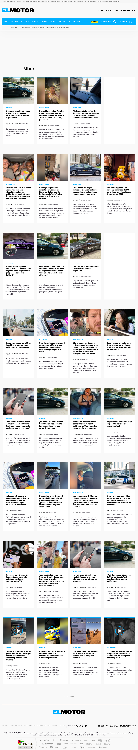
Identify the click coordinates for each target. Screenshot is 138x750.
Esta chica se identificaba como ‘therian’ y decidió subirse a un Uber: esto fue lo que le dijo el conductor (85, 425)
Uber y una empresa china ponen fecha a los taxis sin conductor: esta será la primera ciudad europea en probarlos (119, 500)
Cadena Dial (82, 743)
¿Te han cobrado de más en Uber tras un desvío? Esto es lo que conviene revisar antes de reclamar (52, 425)
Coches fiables (79, 1)
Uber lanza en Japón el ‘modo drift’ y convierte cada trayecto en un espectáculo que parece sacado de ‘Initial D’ (18, 270)
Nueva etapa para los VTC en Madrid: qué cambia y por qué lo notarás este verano (18, 345)
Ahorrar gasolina (102, 1)
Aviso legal (5, 726)
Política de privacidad (16, 726)
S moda (82, 747)
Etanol (19, 1)
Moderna (53, 747)
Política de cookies (44, 726)
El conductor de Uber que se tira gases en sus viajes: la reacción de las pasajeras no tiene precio (119, 654)
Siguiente (70, 696)
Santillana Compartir (76, 740)
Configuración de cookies (30, 726)
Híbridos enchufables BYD (31, 1)
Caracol (107, 740)
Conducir (35, 21)
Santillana (64, 740)
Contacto (62, 726)
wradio (65, 743)
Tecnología (62, 21)
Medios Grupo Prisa (25, 747)
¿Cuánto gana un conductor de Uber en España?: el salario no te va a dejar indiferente (119, 578)
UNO (59, 743)
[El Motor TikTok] (82, 726)
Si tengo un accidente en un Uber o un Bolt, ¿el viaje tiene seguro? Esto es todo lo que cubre (18, 114)
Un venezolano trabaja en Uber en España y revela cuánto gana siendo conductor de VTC (17, 578)
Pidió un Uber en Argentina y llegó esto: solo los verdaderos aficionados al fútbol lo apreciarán (52, 654)
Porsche (12, 1)
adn (99, 740)
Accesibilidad (54, 726)
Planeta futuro (97, 743)
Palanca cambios (67, 1)
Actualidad (14, 21)
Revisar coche (55, 1)
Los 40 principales (55, 740)
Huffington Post (47, 743)
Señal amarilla (45, 1)
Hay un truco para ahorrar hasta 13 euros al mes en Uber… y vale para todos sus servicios (85, 578)
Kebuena (105, 743)
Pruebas (44, 21)
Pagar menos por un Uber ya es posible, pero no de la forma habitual (119, 424)
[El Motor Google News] (86, 726)
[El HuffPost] (125, 10)
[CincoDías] (114, 10)
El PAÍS (44, 740)
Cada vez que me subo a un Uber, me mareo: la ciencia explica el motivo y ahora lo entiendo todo (119, 346)
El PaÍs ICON (73, 747)
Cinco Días (73, 743)
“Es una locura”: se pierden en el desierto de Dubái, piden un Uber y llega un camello (85, 654)
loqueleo (92, 747)
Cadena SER (85, 740)
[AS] (107, 10)
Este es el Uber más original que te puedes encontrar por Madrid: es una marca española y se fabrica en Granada (18, 655)
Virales (52, 21)
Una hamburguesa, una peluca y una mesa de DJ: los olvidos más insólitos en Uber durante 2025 (119, 191)
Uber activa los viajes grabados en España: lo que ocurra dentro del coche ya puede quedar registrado (85, 191)
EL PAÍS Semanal (89, 743)
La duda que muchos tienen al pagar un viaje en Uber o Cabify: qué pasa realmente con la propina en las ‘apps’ (18, 425)
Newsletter (75, 21)
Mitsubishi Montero (114, 1)
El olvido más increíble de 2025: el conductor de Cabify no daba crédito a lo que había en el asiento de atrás (86, 114)
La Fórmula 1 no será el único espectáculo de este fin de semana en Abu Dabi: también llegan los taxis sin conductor (17, 500)
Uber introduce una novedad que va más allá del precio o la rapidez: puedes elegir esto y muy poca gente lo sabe (52, 347)
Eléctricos (25, 21)
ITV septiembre (90, 1)
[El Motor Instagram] (80, 726)
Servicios (94, 21)
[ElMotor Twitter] (77, 726)
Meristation (102, 747)
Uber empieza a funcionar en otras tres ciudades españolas (86, 268)
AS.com (92, 740)
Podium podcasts (64, 747)
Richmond (43, 747)
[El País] (101, 10)
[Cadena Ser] (134, 10)
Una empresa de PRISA (25, 742)
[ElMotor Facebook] (74, 726)
